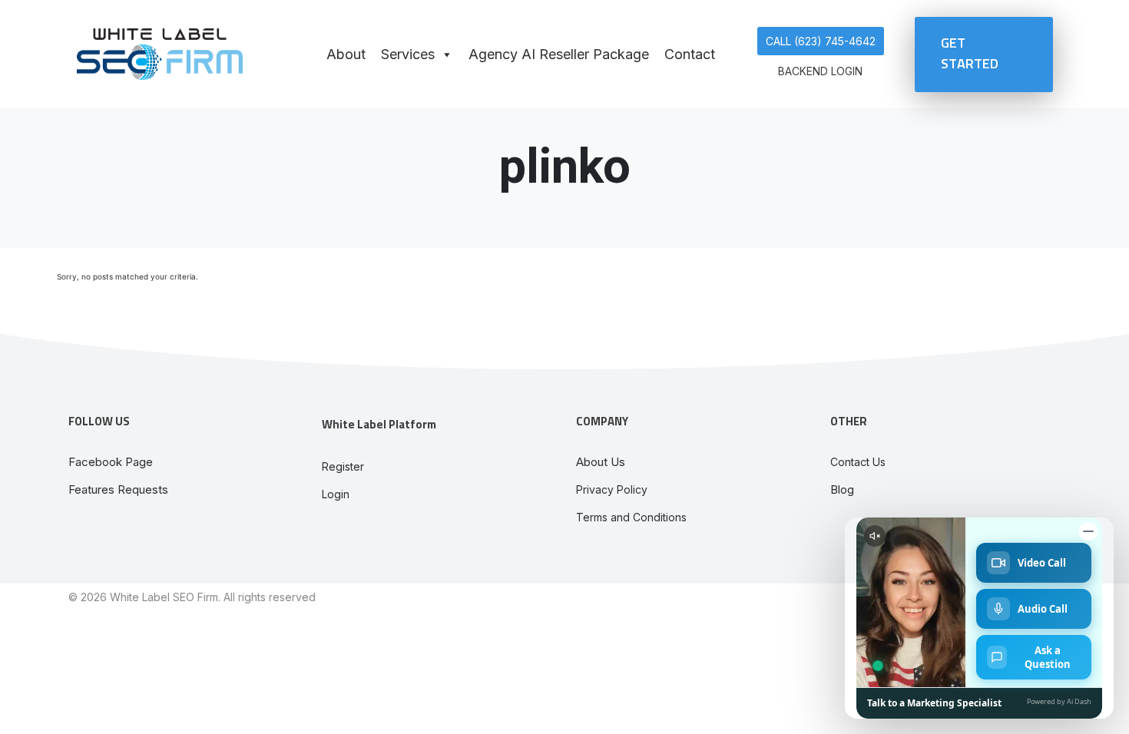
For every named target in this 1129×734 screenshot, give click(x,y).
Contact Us (858, 461)
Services (408, 54)
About (346, 54)
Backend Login (820, 71)
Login (335, 494)
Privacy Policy (611, 489)
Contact (689, 54)
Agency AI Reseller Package (558, 54)
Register (343, 466)
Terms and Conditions (631, 517)
